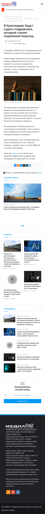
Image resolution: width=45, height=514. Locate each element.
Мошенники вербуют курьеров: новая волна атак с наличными (32, 286)
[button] (21, 225)
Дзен (40, 173)
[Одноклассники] (18, 165)
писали (15, 153)
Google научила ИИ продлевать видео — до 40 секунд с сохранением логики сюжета (31, 258)
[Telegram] (30, 165)
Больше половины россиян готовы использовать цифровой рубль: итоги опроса (28, 369)
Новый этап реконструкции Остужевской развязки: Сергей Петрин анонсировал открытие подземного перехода (12, 260)
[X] (24, 165)
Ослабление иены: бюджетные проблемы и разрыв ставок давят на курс (28, 345)
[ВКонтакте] (15, 165)
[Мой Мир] (21, 165)
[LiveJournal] (27, 165)
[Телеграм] (13, 492)
